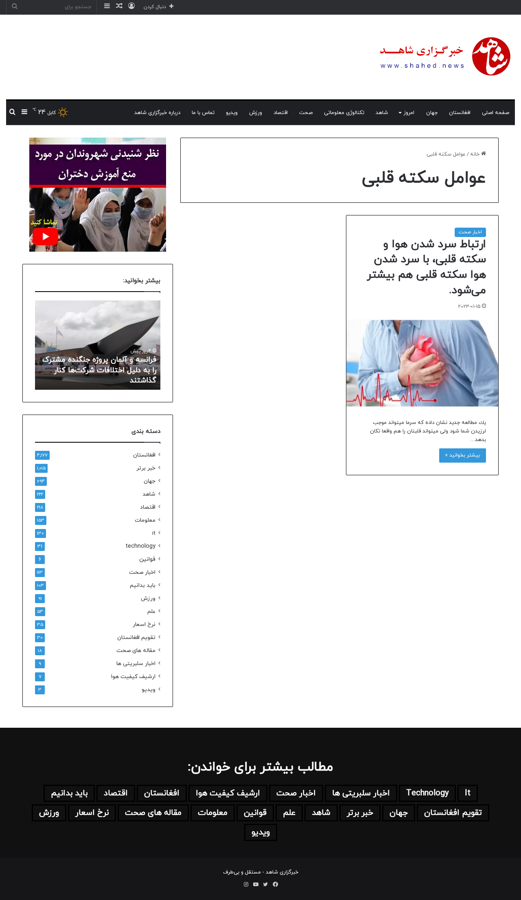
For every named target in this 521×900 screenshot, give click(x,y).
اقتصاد (281, 112)
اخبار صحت (470, 232)
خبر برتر (145, 468)
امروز (409, 112)
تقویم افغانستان (136, 637)
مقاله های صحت (135, 650)
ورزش (255, 112)
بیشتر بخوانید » (462, 455)
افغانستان (460, 112)
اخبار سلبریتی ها (135, 663)
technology (140, 546)
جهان (432, 112)
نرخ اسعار (144, 624)
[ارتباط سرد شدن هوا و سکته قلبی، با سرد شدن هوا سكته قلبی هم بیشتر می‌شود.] (422, 362)
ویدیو (232, 112)
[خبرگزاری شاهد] (443, 57)
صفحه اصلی (495, 112)
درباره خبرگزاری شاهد (157, 112)
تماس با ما (203, 112)
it (153, 533)
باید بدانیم (142, 585)
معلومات (145, 520)
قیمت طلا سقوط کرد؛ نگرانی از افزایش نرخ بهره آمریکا (110, 375)
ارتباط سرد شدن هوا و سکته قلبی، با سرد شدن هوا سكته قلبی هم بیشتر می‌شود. (426, 267)
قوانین (147, 559)
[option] (97, 345)
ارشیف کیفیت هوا (133, 676)
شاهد (382, 112)
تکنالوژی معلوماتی (344, 112)
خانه (475, 154)
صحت (306, 112)
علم (151, 611)
